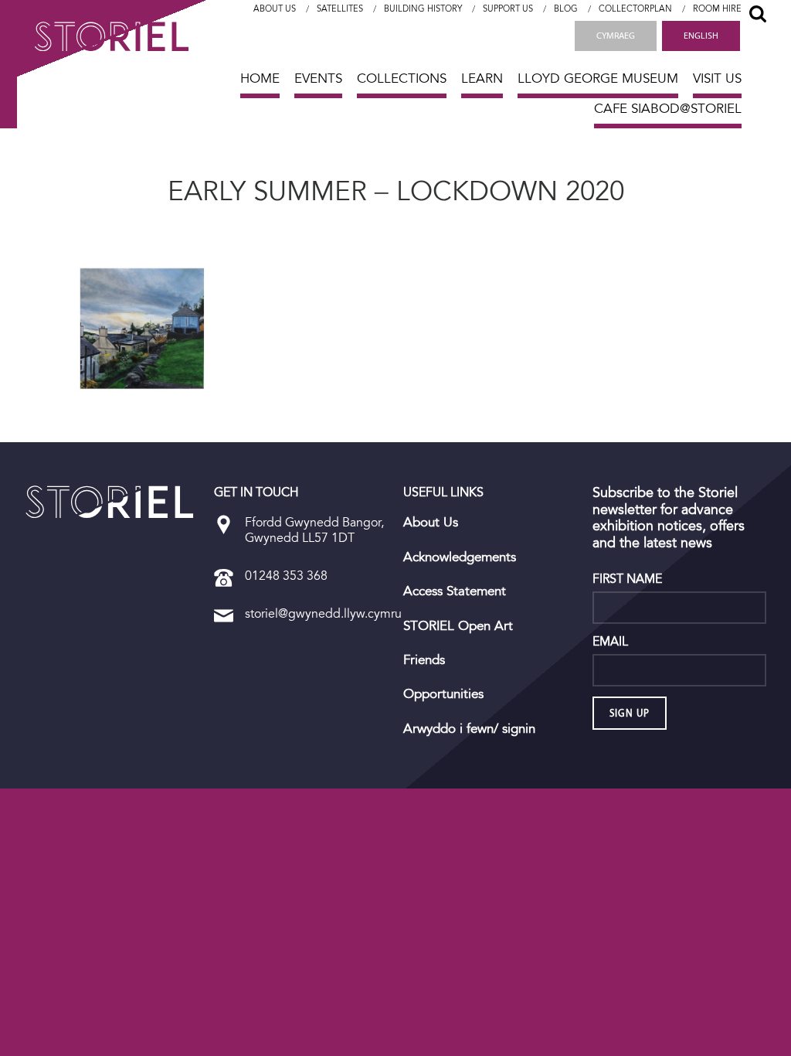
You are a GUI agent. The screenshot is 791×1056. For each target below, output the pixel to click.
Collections (401, 78)
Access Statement (454, 591)
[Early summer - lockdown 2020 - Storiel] (110, 502)
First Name (627, 579)
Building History (423, 9)
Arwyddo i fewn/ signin (469, 729)
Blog (566, 9)
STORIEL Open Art (458, 626)
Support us (508, 9)
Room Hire (717, 9)
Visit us (717, 78)
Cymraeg (615, 35)
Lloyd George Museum (598, 78)
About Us (274, 9)
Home (260, 78)
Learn (482, 78)
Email (610, 641)
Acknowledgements (459, 557)
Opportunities (443, 694)
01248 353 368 (286, 575)
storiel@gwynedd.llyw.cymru (323, 613)
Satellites (340, 9)
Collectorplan (635, 9)
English (701, 35)
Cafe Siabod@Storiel (668, 109)
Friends (424, 660)
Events (318, 78)
